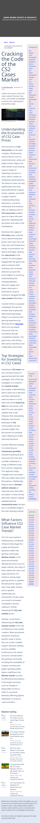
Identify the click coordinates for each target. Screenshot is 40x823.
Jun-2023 (31, 522)
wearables (31, 250)
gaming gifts (32, 241)
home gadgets (32, 261)
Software (31, 53)
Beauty (31, 88)
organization (32, 309)
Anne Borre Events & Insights (20, 17)
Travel (30, 79)
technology (32, 141)
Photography (32, 66)
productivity (32, 128)
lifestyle (31, 130)
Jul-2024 (31, 546)
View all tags (32, 498)
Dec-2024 (31, 570)
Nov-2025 (31, 573)
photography (32, 181)
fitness (30, 216)
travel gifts (32, 148)
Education (31, 77)
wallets (31, 318)
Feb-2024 (31, 550)
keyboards (31, 305)
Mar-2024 (31, 528)
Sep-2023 (31, 557)
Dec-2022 (31, 544)
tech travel (32, 285)
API (30, 354)
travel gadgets (32, 239)
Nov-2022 (31, 568)
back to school (32, 168)
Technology (32, 59)
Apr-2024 (31, 515)
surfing (31, 410)
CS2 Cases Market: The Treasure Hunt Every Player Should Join (17, 719)
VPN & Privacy (32, 360)
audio (30, 252)
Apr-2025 (31, 579)
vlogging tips (32, 247)
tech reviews (32, 117)
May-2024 (31, 539)
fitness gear (32, 281)
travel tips (31, 298)
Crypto (30, 110)
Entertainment (32, 75)
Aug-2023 (31, 517)
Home (6, 42)
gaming (31, 236)
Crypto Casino (32, 323)
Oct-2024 (31, 533)
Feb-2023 (31, 526)
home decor (32, 172)
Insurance (31, 86)
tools (30, 287)
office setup (32, 258)
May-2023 (31, 566)
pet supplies (32, 185)
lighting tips (32, 194)
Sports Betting (32, 336)
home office (32, 146)
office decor (32, 119)
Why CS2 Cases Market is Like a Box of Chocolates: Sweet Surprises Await (17, 751)
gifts (30, 201)
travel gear (32, 150)
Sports (30, 68)
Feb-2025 (31, 575)
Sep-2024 (31, 553)
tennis (30, 414)
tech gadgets (32, 143)
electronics (32, 300)
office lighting (32, 303)
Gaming (11, 42)
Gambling (31, 97)
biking (30, 165)
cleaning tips (32, 179)
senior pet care (33, 379)
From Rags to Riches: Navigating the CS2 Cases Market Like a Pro (17, 735)
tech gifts (31, 219)
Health (30, 90)
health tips (31, 225)
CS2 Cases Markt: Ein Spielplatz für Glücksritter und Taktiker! (17, 786)
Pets (30, 50)
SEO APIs (31, 104)
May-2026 (31, 577)
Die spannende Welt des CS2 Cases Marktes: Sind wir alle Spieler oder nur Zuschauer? (17, 768)
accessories (32, 170)
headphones (32, 307)
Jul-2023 (31, 542)
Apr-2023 (31, 520)
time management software (32, 485)
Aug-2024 (31, 537)
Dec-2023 (31, 555)
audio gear (32, 254)
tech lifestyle (32, 316)
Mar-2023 (31, 562)
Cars (30, 81)
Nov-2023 (31, 535)
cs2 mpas (31, 399)
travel (30, 221)
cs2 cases (31, 412)
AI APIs (31, 123)
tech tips (31, 188)
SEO (30, 70)
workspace (32, 121)
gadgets (31, 183)
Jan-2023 (31, 559)
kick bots (19, 323)
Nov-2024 (31, 531)
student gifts (32, 223)
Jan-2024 (31, 524)
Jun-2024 (31, 564)
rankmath (31, 443)
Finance (31, 84)
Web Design (32, 62)
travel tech (32, 320)
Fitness (31, 73)
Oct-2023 (31, 548)
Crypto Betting (32, 347)
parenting (31, 283)
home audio (32, 126)
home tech (32, 325)
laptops (31, 256)
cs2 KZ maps (32, 468)
